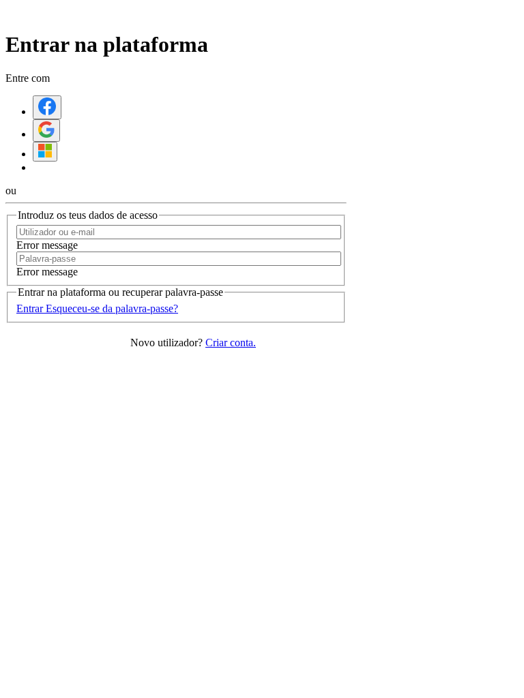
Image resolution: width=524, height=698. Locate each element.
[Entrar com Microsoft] (45, 152)
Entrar (31, 308)
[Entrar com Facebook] (47, 107)
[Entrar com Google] (46, 130)
